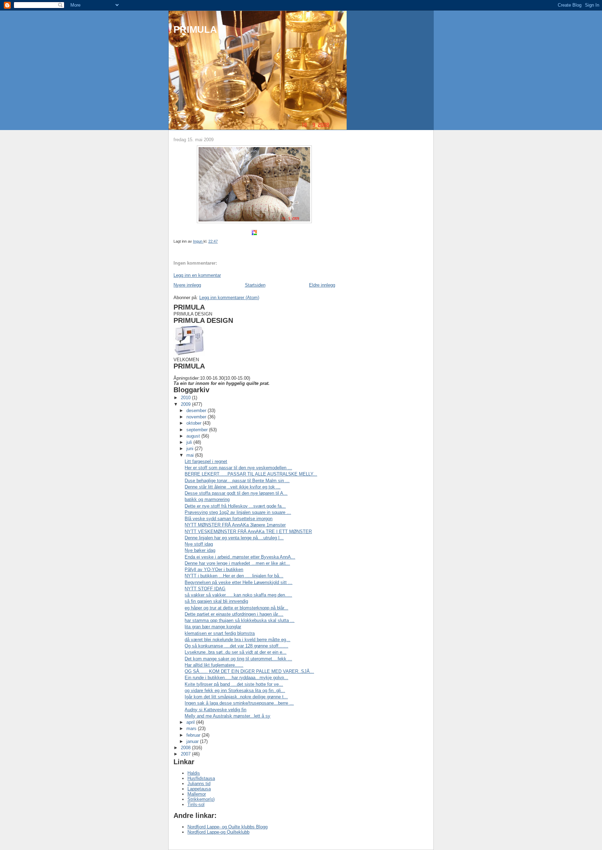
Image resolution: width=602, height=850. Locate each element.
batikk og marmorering (207, 499)
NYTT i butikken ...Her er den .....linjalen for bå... (234, 575)
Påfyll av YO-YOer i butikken (214, 569)
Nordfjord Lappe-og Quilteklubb (218, 832)
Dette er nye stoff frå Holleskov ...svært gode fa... (235, 506)
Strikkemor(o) (201, 799)
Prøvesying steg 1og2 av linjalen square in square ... (238, 512)
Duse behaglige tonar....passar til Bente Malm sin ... (237, 480)
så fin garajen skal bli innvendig (216, 601)
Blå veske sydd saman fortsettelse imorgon (228, 518)
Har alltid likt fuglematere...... (214, 665)
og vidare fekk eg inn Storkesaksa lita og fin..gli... (235, 690)
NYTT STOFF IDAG (205, 588)
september (197, 429)
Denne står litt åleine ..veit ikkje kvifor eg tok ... (232, 486)
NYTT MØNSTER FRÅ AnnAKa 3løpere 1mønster (235, 525)
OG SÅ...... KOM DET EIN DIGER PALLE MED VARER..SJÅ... (249, 671)
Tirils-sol (195, 804)
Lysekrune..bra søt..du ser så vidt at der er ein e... (235, 652)
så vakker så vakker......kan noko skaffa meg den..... (238, 595)
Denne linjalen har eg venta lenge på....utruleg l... (234, 537)
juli (189, 442)
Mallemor (196, 794)
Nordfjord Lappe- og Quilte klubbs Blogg (227, 826)
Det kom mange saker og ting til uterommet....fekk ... (238, 658)
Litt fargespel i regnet (206, 461)
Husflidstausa (201, 778)
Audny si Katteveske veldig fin (215, 709)
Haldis (193, 773)
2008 (186, 747)
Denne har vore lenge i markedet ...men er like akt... (237, 563)
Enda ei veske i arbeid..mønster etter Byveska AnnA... (240, 557)
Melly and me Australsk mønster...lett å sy (227, 716)
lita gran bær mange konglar (213, 626)
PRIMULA (195, 29)
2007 (186, 754)
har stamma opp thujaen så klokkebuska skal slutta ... (239, 620)
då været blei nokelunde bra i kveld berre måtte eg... (237, 639)
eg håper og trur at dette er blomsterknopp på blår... (236, 607)
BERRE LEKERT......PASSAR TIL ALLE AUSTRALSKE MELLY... (251, 474)
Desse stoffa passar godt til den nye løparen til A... (236, 493)
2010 (186, 397)
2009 (186, 404)
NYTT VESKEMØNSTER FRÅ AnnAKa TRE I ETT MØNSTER (248, 531)
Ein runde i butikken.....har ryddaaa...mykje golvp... (236, 677)
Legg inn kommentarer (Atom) (229, 297)
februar (194, 735)
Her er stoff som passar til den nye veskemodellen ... (238, 467)
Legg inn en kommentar (197, 275)
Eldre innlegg (322, 285)
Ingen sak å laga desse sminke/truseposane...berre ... (239, 703)
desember (197, 410)
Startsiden (255, 285)
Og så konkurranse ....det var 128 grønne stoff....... (236, 645)
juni (190, 448)
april (191, 722)
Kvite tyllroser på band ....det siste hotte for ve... (234, 684)
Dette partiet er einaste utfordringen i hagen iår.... (234, 614)
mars (192, 728)
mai (190, 455)
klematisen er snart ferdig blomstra (220, 633)
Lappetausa (199, 788)
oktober (194, 423)
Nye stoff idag (199, 544)
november (197, 416)
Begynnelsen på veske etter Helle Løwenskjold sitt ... (238, 582)
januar (193, 741)
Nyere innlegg (187, 285)
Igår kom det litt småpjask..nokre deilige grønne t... (236, 696)
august (193, 436)
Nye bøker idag (200, 550)
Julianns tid (198, 783)
